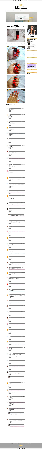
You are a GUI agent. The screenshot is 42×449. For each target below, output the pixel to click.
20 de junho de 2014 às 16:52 (23, 243)
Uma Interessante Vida (11, 226)
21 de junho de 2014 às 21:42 (23, 396)
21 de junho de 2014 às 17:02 (23, 382)
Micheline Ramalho (11, 164)
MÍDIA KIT (24, 0)
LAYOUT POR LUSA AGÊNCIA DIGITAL (21, 448)
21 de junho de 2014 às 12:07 (23, 347)
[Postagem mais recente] (8, 439)
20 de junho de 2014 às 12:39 (23, 108)
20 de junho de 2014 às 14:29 (23, 164)
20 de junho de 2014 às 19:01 (23, 267)
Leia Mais (22, 18)
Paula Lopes (10, 202)
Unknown (10, 108)
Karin (9, 220)
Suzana (9, 262)
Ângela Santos (10, 360)
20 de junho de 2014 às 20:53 (23, 289)
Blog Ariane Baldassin (11, 353)
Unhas (15, 27)
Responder (9, 130)
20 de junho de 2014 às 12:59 (23, 121)
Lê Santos (10, 382)
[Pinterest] (16, 104)
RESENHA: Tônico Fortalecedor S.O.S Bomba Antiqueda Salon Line (33, 39)
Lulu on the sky (10, 289)
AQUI (25, 43)
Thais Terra (10, 243)
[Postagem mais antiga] (23, 439)
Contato (27, 0)
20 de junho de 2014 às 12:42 (23, 114)
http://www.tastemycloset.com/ (11, 147)
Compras (22, 15)
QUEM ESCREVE (19, 0)
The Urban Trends (10, 332)
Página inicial (14, 0)
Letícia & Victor (10, 183)
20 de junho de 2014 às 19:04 (23, 272)
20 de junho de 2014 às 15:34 (23, 202)
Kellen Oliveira (10, 396)
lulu (9, 114)
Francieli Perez (10, 267)
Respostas (9, 375)
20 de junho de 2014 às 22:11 (23, 294)
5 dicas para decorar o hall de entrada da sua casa (32, 46)
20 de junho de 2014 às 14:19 (23, 145)
